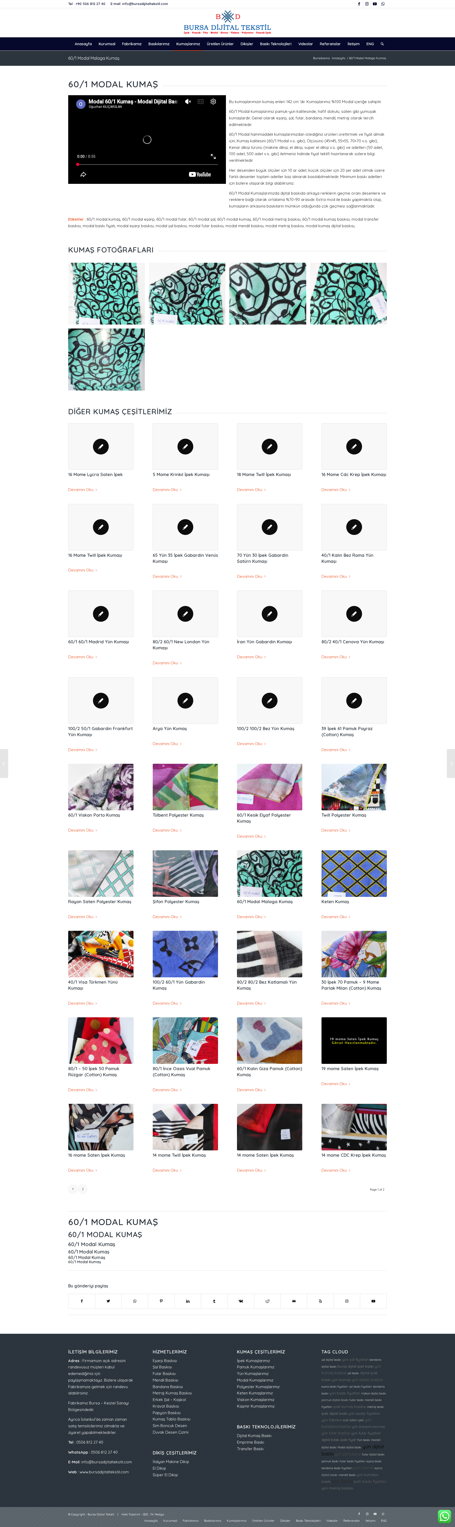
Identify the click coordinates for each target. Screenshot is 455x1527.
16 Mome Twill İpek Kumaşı (95, 555)
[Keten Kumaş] (354, 873)
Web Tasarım (130, 1514)
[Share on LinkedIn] (188, 1301)
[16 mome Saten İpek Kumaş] (100, 1127)
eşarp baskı (374, 1461)
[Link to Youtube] (375, 4)
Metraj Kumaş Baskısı (172, 1393)
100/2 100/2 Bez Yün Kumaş (265, 728)
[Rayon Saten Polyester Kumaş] (100, 873)
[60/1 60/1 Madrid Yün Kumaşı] (100, 613)
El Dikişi (159, 1468)
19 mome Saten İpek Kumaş (350, 1068)
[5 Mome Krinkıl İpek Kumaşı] (185, 446)
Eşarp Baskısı (165, 1360)
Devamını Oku (80, 489)
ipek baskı (342, 1481)
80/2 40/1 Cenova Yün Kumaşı (353, 641)
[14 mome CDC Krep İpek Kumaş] (354, 1127)
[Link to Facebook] (359, 4)
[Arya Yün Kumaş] (185, 700)
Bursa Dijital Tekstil (101, 1514)
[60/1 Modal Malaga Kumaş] (269, 873)
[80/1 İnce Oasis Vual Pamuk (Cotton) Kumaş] (185, 1040)
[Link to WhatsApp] (383, 4)
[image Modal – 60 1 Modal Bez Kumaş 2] (189, 296)
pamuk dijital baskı (335, 1400)
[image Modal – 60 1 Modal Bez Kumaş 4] (350, 296)
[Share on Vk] (241, 1301)
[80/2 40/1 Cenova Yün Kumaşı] (354, 613)
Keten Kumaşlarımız (255, 1393)
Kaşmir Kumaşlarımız (256, 1406)
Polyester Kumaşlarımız (258, 1386)
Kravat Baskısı (166, 1406)
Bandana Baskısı (168, 1386)
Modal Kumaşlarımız (255, 1380)
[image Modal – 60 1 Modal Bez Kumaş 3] (269, 296)
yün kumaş (341, 1379)
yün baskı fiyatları (344, 1393)
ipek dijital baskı (334, 1413)
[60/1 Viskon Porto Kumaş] (100, 787)
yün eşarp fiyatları (364, 1413)
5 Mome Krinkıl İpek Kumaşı (181, 474)
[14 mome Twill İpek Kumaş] (185, 1127)
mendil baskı (347, 1475)
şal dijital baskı (331, 1360)
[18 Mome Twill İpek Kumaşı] (269, 446)
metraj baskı (375, 1407)
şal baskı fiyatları (360, 1386)
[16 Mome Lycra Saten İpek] (100, 446)
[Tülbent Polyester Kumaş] (185, 787)
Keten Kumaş (335, 901)
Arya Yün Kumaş (170, 728)
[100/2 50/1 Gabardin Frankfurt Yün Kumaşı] (100, 700)
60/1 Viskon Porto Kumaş (94, 815)
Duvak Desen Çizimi (171, 1432)
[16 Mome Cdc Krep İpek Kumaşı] (354, 446)
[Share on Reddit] (267, 1301)
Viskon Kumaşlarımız (255, 1399)
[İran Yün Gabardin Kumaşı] (269, 613)
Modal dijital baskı (349, 1447)
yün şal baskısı (348, 1454)
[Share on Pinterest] (161, 1301)
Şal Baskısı (162, 1366)
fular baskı (356, 1400)
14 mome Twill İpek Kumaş (179, 1155)
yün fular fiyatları (366, 1433)
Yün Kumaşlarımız (253, 1373)
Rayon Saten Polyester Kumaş (99, 901)
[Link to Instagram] (367, 4)
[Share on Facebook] (81, 1301)
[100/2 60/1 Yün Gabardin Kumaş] (185, 954)
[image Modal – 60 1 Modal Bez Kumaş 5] (108, 361)
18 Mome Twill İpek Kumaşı (264, 474)
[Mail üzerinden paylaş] (294, 1301)
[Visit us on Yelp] (320, 1301)
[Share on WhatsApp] (135, 1301)
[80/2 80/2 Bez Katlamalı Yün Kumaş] (269, 954)
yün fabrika (331, 1420)
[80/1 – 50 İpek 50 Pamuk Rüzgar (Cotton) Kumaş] (100, 1040)
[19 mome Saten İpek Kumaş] (354, 1040)
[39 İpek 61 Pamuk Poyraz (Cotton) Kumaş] (354, 700)
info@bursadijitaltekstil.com (145, 4)
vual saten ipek (353, 1420)
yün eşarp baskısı (367, 1379)
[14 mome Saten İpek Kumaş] (269, 1127)
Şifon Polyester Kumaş (176, 901)
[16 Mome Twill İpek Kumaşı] (100, 527)
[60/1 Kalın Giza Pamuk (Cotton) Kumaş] (269, 1040)
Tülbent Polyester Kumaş (178, 815)
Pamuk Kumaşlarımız (255, 1366)
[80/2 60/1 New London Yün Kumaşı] (185, 613)
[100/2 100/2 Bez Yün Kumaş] (269, 700)
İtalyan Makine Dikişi (171, 1461)
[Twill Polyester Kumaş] (354, 787)
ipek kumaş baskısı (349, 1406)
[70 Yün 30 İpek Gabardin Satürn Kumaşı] (269, 527)
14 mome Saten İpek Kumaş (265, 1155)
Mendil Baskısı (165, 1380)
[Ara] (380, 43)
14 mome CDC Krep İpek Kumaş (354, 1155)
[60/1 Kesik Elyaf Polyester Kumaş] (269, 787)
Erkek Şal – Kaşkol (169, 1399)
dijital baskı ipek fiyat (339, 1440)
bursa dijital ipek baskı (356, 1366)
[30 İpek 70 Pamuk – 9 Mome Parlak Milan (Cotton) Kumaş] (354, 954)
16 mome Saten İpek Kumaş (96, 1155)
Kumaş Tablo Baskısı (171, 1419)
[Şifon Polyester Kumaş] (185, 873)
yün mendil (363, 1467)
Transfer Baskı (250, 1448)
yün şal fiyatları (355, 1359)
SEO (145, 1514)
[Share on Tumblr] (214, 1301)
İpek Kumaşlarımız (253, 1360)
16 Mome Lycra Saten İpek (95, 474)
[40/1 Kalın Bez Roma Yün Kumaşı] (354, 527)
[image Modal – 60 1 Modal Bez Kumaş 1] (108, 296)
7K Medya (157, 1514)
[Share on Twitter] (108, 1301)
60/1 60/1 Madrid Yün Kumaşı (98, 641)
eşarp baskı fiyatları (335, 1386)
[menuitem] (83, 43)
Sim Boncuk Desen (170, 1425)
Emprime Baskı (250, 1442)
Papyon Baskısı (167, 1412)
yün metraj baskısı (337, 1488)
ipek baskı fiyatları (370, 1481)
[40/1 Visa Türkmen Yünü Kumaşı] (100, 954)
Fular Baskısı (164, 1373)
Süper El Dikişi (165, 1474)
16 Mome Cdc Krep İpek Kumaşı (354, 474)
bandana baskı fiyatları (337, 1468)
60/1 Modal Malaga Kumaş (94, 58)
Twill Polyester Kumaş (344, 815)
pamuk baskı (330, 1461)
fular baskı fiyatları (352, 1461)
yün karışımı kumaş (368, 1426)
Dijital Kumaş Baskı (254, 1435)
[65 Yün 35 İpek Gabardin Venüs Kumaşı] (185, 527)
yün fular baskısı (336, 1432)
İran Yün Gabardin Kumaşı (264, 641)
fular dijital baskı (373, 1454)
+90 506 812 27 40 (90, 4)
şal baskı (353, 1373)
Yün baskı (363, 1440)
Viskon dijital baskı (373, 1393)
